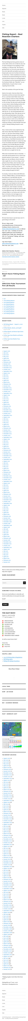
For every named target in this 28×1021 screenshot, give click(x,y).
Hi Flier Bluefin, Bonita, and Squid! (12, 328)
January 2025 (6, 386)
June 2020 (6, 487)
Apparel (4, 8)
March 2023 (6, 426)
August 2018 (6, 527)
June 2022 (6, 442)
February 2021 (7, 472)
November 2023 (7, 411)
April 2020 (6, 490)
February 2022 (7, 450)
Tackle (3, 24)
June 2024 (6, 398)
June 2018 (5, 531)
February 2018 (7, 538)
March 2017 (6, 558)
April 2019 (6, 512)
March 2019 (6, 514)
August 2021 (6, 461)
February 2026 (7, 362)
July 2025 (5, 375)
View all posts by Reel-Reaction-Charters (10, 256)
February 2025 (7, 384)
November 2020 (7, 477)
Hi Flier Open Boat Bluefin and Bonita (13, 335)
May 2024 (6, 400)
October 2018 (6, 523)
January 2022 (6, 452)
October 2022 (6, 435)
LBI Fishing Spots (8, 659)
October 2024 (6, 391)
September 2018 (7, 525)
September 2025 (7, 371)
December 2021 (7, 454)
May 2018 (5, 532)
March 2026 (6, 360)
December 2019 (7, 498)
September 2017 (7, 547)
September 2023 (7, 415)
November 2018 (7, 521)
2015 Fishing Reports (8, 311)
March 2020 (6, 492)
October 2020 (6, 479)
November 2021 (7, 455)
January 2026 (6, 364)
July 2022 (5, 441)
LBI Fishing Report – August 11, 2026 (13, 324)
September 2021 (7, 459)
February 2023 (7, 428)
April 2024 (6, 402)
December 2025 (7, 365)
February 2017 (7, 560)
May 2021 (5, 466)
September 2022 (7, 437)
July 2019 (5, 507)
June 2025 (6, 376)
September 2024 (7, 393)
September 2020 (7, 481)
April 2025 (6, 380)
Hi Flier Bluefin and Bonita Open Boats (13, 331)
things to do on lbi (22, 263)
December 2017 (7, 542)
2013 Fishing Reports (8, 308)
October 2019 (6, 501)
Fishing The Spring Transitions (11, 661)
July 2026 (5, 353)
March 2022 (6, 448)
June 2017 (5, 553)
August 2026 (6, 351)
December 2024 (7, 387)
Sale (3, 27)
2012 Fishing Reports (8, 306)
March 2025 (6, 382)
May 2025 (6, 378)
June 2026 (6, 354)
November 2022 (7, 433)
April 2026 (6, 358)
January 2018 (6, 540)
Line (3, 21)
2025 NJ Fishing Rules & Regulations (12, 657)
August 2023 (6, 417)
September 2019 (7, 503)
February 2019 (7, 516)
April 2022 (6, 446)
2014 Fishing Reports (8, 309)
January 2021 (6, 474)
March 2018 (6, 536)
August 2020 (6, 483)
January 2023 (6, 430)
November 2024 (7, 389)
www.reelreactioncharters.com (11, 229)
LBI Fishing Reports (13, 263)
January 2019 (6, 518)
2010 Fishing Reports (8, 302)
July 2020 (5, 485)
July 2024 (5, 397)
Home (3, 5)
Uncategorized (5, 264)
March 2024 (6, 404)
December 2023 (7, 409)
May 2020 (6, 488)
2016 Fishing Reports (8, 313)
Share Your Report (8, 575)
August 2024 (6, 395)
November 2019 (7, 499)
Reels (3, 11)
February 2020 (7, 494)
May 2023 (5, 422)
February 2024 (7, 406)
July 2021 (5, 463)
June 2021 (5, 465)
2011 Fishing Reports (8, 304)
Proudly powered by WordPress (11, 1018)
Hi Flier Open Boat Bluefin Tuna (11, 339)
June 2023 (6, 420)
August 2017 (6, 549)
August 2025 (6, 373)
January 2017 (6, 562)
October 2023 (6, 413)
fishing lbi (22, 261)
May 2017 (5, 554)
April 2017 (6, 556)
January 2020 (6, 496)
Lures (3, 18)
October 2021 (6, 457)
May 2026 (6, 356)
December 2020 (7, 476)
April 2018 (6, 534)
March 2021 (6, 470)
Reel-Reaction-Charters (7, 261)
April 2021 (6, 468)
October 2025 (6, 369)
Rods (3, 15)
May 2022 (6, 444)
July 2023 (5, 419)
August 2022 (6, 439)
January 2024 (6, 408)
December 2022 (7, 431)
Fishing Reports (5, 263)
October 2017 (6, 545)
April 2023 (6, 424)
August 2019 (6, 505)
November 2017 (7, 543)
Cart (4, 298)
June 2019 (6, 509)
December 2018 (7, 520)
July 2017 (5, 551)
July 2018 (5, 529)
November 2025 (7, 367)
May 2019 (5, 510)
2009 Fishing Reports (9, 300)
